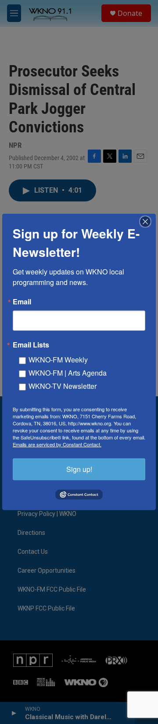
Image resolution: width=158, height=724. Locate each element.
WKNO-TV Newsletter (63, 386)
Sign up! (79, 469)
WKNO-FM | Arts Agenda (68, 373)
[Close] (148, 221)
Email (22, 301)
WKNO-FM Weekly (58, 360)
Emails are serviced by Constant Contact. (57, 444)
